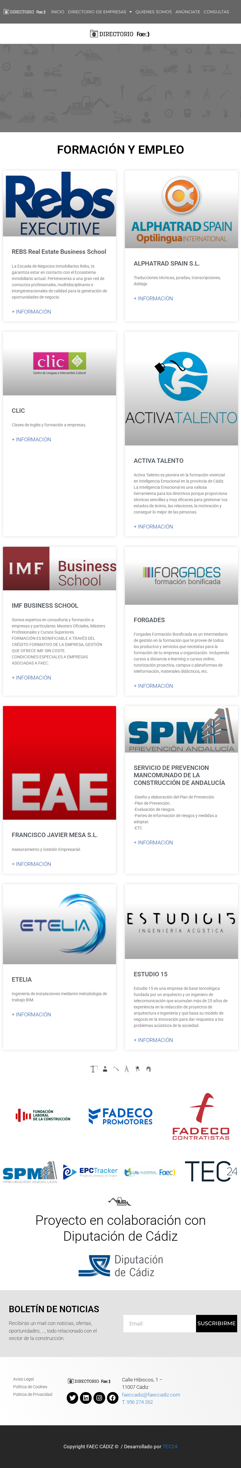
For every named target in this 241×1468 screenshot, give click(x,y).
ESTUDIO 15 (151, 974)
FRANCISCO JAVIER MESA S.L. (55, 835)
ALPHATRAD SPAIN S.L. (167, 263)
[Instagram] (99, 1398)
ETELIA (22, 979)
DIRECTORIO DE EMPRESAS (97, 11)
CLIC (18, 410)
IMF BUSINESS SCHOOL (45, 605)
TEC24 (170, 1446)
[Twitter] (72, 1398)
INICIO (57, 11)
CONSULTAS (216, 11)
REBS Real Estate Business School (59, 251)
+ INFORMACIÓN (31, 312)
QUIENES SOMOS (153, 11)
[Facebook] (113, 1398)
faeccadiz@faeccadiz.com (151, 1395)
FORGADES (149, 620)
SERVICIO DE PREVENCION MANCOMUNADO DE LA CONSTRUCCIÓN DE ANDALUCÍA (179, 775)
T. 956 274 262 (137, 1402)
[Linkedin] (86, 1398)
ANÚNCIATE (187, 11)
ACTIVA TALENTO (158, 460)
